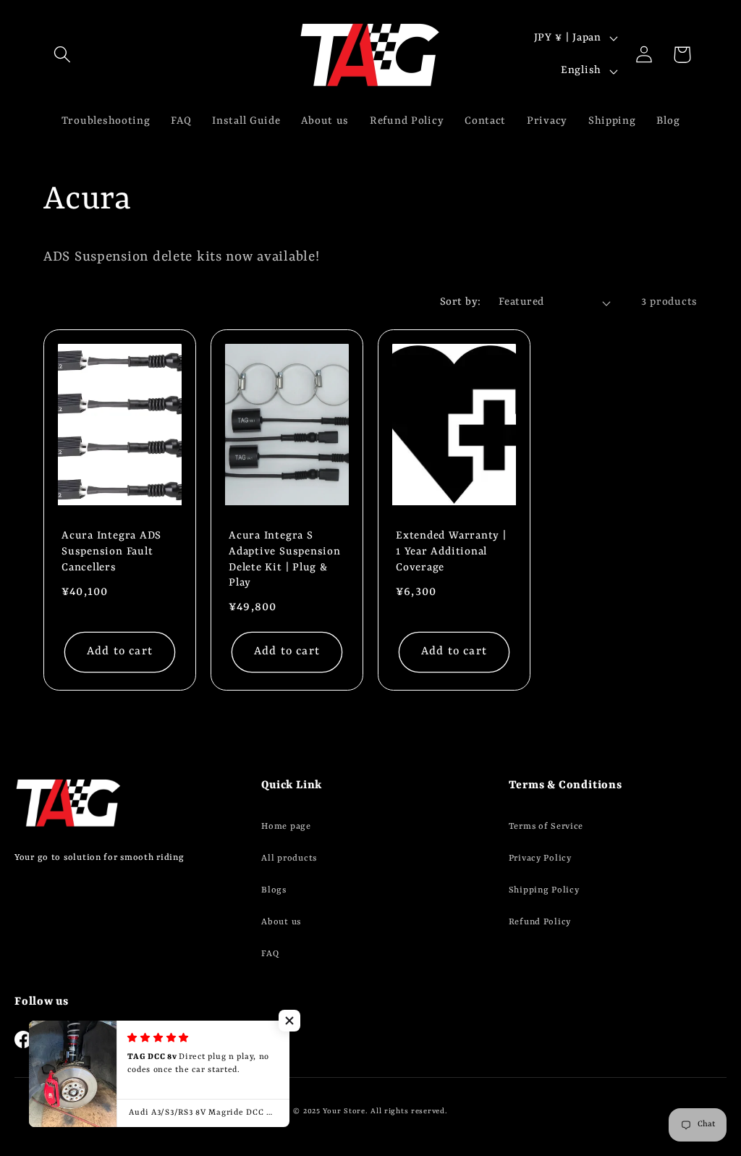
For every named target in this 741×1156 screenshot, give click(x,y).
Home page (285, 827)
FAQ (270, 954)
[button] (62, 54)
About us (281, 922)
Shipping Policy (544, 890)
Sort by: (460, 302)
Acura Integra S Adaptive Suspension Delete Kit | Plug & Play (285, 560)
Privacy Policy (540, 858)
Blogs (274, 890)
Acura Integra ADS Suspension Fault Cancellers (111, 552)
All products (289, 858)
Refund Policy (540, 922)
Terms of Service (546, 827)
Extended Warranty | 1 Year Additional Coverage (451, 552)
